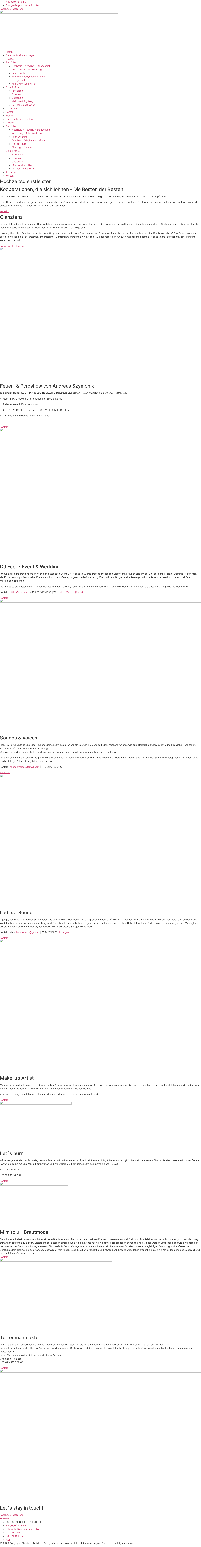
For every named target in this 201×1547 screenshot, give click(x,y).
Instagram (64, 932)
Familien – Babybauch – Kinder (29, 76)
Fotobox (16, 94)
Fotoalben (17, 90)
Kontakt (10, 111)
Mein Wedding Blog (22, 101)
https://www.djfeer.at (71, 592)
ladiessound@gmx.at (27, 932)
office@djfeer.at (19, 592)
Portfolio (11, 62)
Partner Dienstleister (23, 104)
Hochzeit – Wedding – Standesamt (31, 65)
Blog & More (13, 87)
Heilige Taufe (19, 80)
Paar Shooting (20, 73)
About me (11, 108)
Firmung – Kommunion (24, 83)
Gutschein (17, 97)
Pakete (10, 58)
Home (9, 51)
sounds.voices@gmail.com (24, 766)
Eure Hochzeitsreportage (20, 55)
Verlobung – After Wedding (27, 69)
